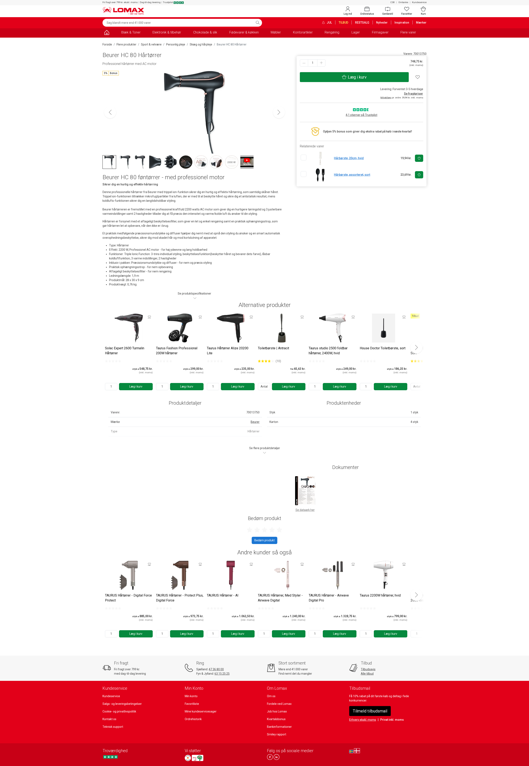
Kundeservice (419, 2)
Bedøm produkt (264, 540)
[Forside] (106, 33)
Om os (271, 696)
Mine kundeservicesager (201, 711)
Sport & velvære (151, 44)
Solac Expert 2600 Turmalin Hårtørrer (124, 350)
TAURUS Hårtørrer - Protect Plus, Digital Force (179, 597)
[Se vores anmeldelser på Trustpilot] (110, 757)
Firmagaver (380, 32)
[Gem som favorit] (149, 317)
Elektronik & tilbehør (167, 32)
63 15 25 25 (222, 673)
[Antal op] (321, 63)
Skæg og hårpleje (201, 44)
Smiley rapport (276, 734)
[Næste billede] (279, 112)
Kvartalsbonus (276, 719)
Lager (355, 32)
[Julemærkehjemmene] (188, 758)
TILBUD (343, 22)
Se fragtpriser (413, 93)
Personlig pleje (175, 44)
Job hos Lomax (277, 711)
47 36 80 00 (216, 669)
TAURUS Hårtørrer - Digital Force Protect (128, 597)
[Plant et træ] (197, 758)
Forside (107, 44)
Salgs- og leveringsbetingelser (122, 703)
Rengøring (332, 32)
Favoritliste (192, 703)
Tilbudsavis (368, 669)
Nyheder (382, 22)
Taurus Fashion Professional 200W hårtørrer (176, 350)
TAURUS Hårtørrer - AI (222, 595)
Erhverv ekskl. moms (362, 719)
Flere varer (408, 32)
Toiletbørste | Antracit (273, 348)
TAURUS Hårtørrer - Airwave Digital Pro (329, 597)
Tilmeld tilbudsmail (370, 711)
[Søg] (257, 23)
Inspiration (401, 22)
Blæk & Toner (131, 32)
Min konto (191, 696)
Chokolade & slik (205, 32)
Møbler (276, 32)
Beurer (255, 422)
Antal (264, 386)
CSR (392, 2)
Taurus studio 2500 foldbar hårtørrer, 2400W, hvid (328, 350)
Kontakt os (109, 719)
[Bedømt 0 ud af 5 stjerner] (113, 361)
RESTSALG (362, 22)
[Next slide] (416, 347)
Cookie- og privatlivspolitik (119, 711)
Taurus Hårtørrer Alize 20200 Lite (227, 350)
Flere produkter (126, 44)
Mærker (421, 22)
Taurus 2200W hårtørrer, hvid (380, 595)
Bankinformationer (279, 726)
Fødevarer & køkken (244, 32)
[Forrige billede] (110, 112)
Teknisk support (112, 726)
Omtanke (403, 2)
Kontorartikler (303, 32)
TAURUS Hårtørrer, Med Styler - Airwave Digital (280, 597)
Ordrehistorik (193, 719)
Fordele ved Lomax (279, 703)
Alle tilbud (367, 673)
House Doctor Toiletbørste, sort (382, 348)
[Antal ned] (304, 63)
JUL (329, 22)
